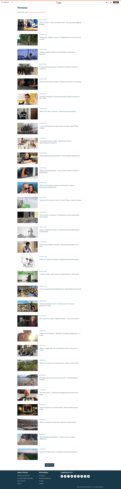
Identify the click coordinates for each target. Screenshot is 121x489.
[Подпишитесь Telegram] (75, 476)
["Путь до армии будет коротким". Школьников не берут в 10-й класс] (27, 247)
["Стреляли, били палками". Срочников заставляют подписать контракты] (27, 69)
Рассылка (41, 481)
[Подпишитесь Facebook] (65, 476)
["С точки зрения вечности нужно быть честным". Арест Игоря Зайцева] (27, 128)
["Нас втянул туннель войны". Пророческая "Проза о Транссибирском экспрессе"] (27, 143)
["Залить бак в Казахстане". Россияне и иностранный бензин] (27, 454)
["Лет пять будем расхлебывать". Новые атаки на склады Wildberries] (27, 439)
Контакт (19, 483)
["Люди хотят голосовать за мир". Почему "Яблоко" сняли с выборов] (27, 202)
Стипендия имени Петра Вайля (25, 478)
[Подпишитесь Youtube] (71, 476)
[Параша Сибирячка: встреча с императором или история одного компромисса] (27, 232)
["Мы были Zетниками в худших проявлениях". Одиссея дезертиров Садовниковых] (27, 187)
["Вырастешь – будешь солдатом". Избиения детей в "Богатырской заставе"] (27, 39)
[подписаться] (88, 476)
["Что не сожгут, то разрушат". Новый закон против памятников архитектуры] (27, 217)
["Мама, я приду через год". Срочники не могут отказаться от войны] (27, 350)
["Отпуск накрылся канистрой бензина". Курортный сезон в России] (27, 291)
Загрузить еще (49, 465)
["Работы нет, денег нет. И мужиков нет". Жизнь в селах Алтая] (27, 365)
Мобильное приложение (23, 475)
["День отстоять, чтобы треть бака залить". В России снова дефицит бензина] (27, 25)
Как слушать (42, 475)
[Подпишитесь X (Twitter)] (68, 476)
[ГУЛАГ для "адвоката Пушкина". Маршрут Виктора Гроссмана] (27, 261)
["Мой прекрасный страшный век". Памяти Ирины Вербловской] (27, 158)
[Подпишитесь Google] (62, 476)
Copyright (41, 483)
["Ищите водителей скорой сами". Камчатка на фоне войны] (27, 424)
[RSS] (81, 476)
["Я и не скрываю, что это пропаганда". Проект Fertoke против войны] (27, 410)
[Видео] (107, 2)
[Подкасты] (85, 476)
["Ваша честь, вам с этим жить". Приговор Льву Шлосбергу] (27, 113)
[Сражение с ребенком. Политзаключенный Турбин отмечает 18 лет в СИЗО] (27, 99)
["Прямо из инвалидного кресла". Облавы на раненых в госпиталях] (27, 84)
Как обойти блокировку (45, 478)
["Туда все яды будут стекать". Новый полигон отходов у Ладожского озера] (27, 306)
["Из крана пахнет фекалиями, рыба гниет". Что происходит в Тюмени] (27, 380)
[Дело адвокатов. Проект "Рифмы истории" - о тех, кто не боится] (27, 321)
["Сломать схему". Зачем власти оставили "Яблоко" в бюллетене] (27, 276)
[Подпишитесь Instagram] (78, 476)
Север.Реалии (32, 12)
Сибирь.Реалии (41, 12)
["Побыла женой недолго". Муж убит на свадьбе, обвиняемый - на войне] (27, 335)
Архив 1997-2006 (21, 481)
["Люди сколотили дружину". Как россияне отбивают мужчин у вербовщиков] (27, 173)
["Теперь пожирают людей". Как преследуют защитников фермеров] (27, 54)
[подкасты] (111, 2)
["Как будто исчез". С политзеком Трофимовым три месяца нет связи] (27, 395)
